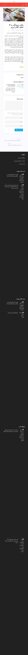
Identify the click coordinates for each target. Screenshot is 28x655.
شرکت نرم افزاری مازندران (19, 161)
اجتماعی (21, 67)
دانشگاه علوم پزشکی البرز (13, 312)
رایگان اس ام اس (21, 157)
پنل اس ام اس (22, 164)
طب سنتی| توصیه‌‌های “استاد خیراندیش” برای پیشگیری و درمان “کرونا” (11, 541)
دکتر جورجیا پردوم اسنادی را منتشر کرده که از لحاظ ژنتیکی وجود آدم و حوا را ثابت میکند (11, 186)
